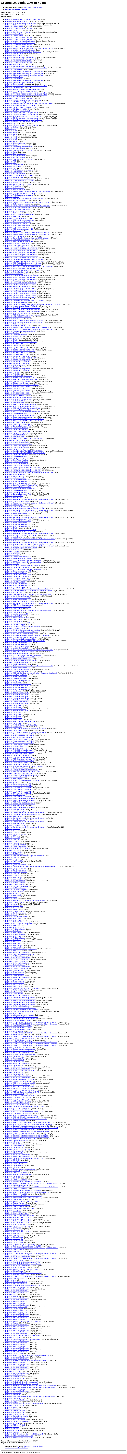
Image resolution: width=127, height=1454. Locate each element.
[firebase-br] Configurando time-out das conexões (20, 283)
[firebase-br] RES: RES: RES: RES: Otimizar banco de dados (24, 419)
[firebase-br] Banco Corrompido (15, 795)
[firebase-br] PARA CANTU (14, 854)
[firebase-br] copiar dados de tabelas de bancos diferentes (23, 1335)
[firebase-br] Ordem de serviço (14, 970)
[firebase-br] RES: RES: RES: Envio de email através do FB (24, 1112)
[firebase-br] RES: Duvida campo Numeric (18, 802)
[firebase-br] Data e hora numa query (16, 1140)
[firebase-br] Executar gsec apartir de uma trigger (20, 1038)
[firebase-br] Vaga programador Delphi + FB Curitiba (22, 306)
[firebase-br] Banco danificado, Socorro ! (18, 381)
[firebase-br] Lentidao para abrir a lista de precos (20, 41)
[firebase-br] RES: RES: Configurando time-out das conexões (24, 320)
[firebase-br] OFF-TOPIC (13, 1210)
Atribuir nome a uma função (14, 274)
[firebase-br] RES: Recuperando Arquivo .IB (19, 229)
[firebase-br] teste (10, 1280)
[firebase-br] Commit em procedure (16, 302)
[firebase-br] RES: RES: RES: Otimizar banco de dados (22, 408)
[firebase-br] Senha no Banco (14, 164)
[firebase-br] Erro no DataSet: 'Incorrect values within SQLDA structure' (28, 191)
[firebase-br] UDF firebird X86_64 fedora (18, 1047)
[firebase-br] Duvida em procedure (16, 834)
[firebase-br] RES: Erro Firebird (15, 1419)
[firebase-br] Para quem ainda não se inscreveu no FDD (22, 988)
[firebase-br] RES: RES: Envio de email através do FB (22, 1092)
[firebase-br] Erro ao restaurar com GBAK (18, 531)
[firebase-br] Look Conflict (13, 608)
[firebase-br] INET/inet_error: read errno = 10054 (20, 530)
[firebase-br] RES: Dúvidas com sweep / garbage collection (23, 116)
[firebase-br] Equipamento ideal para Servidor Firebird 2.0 (23, 1181)
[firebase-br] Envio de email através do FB (18, 1081)
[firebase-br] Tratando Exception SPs (16, 959)
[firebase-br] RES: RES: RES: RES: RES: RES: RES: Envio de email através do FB (31, 1128)
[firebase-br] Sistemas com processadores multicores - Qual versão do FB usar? (30, 499)
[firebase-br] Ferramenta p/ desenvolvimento (19, 147)
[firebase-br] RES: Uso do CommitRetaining (19, 605)
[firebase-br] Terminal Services (14, 1199)
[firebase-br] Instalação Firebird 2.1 (16, 1307)
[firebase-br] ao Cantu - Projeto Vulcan (17, 1099)
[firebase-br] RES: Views (13, 918)
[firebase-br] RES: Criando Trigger (16, 1282)
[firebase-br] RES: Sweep (13, 213)
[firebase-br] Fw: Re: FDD (13, 166)
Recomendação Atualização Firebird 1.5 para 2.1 (20, 753)
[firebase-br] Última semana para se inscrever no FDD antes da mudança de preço (30, 866)
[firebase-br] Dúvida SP (12, 1142)
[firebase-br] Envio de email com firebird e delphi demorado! (24, 1403)
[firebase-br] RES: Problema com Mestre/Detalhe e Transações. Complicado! (29, 650)
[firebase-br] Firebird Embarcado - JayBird (18, 1020)
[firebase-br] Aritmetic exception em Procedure (19, 1015)
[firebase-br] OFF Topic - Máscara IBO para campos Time (23, 560)
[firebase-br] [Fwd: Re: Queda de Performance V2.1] (21, 485)
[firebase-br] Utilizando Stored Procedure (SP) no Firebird (23, 100)
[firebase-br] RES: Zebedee (13, 338)
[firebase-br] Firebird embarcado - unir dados (19, 170)
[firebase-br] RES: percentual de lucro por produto (21, 23)
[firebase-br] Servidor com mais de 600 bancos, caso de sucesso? (25, 813)
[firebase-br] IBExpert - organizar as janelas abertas (21, 548)
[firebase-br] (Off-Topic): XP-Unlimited (17, 111)
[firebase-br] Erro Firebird (13, 1393)
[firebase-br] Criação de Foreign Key (16, 886)
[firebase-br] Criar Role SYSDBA (15, 845)
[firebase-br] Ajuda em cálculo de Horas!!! (18, 184)
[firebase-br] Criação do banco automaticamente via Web (23, 814)
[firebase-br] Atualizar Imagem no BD (17, 614)
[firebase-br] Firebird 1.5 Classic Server (17, 240)
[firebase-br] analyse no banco (14, 236)
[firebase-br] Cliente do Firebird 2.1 (16, 1172)
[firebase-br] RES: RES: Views (15, 922)
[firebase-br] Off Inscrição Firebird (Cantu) (18, 28)
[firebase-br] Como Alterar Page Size (16, 428)
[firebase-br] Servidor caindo (14, 27)
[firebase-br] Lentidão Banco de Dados (17, 442)
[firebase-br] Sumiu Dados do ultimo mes (18, 848)
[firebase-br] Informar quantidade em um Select (20, 349)
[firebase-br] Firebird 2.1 (13, 372)
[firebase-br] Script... (11, 1296)
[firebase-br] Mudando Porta (14, 34)
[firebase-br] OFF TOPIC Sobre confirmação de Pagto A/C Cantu (25, 728)
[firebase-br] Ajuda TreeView (14, 537)
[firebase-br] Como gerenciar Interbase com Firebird (21, 632)
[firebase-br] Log (10, 123)
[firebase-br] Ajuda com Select (14, 395)
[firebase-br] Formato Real (13, 182)
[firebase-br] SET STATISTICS (15, 422)
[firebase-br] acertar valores (13, 172)
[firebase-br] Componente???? (14, 1056)
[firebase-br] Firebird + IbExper (15, 1375)
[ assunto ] (36, 7)
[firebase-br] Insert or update (14, 779)
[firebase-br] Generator (12, 551)
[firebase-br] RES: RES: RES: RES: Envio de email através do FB (26, 1119)
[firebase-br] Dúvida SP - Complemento (17, 1144)
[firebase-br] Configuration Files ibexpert (18, 1421)
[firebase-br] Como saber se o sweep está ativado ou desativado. (25, 259)
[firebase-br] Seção (11, 1407)
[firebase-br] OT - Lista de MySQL (16, 102)
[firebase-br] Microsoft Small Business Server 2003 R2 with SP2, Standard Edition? (31, 1183)
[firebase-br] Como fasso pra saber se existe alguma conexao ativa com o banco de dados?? (33, 304)
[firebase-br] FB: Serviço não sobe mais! (17, 1088)
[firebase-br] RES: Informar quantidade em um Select (21, 379)
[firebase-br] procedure (12, 1423)
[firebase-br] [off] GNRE (13, 540)
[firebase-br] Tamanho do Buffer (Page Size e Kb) (21, 949)
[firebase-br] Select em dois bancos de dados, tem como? (23, 52)
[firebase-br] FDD (10, 161)
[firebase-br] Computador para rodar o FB (18, 557)
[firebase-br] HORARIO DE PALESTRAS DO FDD (22, 775)
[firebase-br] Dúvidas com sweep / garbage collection (21, 112)
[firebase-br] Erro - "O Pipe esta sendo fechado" (20, 954)
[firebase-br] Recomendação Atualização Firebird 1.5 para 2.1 (24, 766)
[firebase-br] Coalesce (12, 127)
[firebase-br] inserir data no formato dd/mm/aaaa (20, 798)
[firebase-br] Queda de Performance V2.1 (18, 410)
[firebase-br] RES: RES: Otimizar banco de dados (20, 404)
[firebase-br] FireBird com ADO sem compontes (20, 1244)
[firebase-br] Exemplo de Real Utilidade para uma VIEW (23, 1262)
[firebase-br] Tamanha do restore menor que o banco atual (23, 467)
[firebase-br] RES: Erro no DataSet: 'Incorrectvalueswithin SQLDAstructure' (29, 266)
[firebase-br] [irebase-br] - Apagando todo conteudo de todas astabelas (27, 1135)
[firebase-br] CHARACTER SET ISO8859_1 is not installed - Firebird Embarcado (31, 1022)
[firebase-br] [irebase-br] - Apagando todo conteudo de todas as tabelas (27, 1126)
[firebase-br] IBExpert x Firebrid (15, 96)
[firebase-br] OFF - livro (12, 829)
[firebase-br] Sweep (11, 130)
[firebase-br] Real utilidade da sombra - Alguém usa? (21, 1382)
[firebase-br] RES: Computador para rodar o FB (20, 721)
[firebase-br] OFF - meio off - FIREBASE (18, 786)
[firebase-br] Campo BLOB (14, 30)
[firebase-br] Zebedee (12, 333)
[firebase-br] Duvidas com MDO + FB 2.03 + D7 (20, 358)
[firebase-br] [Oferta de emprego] (15, 211)
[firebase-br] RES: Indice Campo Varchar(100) (19, 601)
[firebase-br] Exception (12, 1377)
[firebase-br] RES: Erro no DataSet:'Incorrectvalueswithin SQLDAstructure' (29, 329)
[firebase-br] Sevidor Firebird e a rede (17, 272)
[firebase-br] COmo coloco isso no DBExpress (19, 175)
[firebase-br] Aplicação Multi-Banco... (17, 1283)
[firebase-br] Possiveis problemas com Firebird (19, 734)
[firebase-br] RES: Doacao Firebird (16, 21)
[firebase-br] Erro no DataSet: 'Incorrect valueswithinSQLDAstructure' (27, 327)
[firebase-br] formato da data (14, 496)
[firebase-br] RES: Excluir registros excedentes (19, 215)
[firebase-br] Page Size (12, 843)
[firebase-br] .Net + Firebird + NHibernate (18, 32)
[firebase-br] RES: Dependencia (15, 365)
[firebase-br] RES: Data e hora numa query (18, 1174)
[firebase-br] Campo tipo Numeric (15, 709)
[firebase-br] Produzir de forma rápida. (17, 671)
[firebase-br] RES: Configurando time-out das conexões (22, 308)
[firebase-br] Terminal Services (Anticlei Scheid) (20, 1208)
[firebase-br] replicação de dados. (15, 474)
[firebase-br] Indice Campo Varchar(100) (18, 481)
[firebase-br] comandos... (13, 1428)
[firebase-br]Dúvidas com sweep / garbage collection (21, 121)
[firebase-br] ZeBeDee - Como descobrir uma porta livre (22, 565)
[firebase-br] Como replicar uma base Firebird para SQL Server (25, 1106)
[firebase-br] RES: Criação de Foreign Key (18, 924)
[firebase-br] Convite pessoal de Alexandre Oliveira (21, 107)
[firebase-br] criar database (13, 682)
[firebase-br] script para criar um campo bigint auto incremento (24, 856)
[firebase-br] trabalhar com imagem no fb (18, 356)
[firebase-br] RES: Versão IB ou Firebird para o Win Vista (23, 263)
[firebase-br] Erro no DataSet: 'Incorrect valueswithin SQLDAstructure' (27, 232)
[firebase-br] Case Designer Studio (16, 573)
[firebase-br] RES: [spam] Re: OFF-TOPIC (18, 1217)
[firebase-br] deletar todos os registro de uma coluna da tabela (24, 71)
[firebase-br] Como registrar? (14, 84)
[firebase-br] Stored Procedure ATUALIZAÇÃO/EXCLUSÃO (25, 451)
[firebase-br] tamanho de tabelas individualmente (20, 997)
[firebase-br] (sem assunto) (13, 1337)
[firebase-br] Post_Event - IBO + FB (16, 343)
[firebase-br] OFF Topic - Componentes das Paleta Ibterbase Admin (26, 68)
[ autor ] (41, 7)
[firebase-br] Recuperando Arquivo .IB (17, 223)
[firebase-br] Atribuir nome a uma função (18, 286)
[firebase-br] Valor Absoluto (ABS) (16, 1224)
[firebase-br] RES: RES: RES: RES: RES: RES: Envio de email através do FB (29, 1124)
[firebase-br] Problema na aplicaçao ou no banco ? (21, 331)
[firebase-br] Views (11, 897)
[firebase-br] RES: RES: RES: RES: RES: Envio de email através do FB (28, 1122)
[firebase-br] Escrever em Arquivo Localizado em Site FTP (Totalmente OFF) (29, 472)
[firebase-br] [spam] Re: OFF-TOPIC (17, 1214)
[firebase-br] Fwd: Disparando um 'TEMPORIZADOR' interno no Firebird (28, 591)
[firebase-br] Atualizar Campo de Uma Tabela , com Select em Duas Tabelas (29, 48)
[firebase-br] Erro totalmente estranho (16, 1416)
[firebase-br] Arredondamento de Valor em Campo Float (22, 19)
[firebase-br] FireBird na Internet (15, 882)
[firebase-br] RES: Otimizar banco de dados (19, 397)
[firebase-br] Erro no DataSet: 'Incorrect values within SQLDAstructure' (27, 202)
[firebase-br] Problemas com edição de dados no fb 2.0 (22, 637)
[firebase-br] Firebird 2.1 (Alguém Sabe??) (18, 376)
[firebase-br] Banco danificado (14, 1233)
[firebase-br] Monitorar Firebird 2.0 (16, 746)
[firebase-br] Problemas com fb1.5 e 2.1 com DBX (21, 105)
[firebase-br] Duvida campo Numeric (16, 739)
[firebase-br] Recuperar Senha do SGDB (18, 222)
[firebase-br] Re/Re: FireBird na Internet (17, 952)
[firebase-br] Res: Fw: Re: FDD (15, 189)
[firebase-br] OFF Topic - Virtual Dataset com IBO (21, 91)
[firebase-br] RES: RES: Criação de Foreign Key (20, 1138)
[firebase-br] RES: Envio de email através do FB (20, 1083)
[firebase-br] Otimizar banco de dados (17, 383)
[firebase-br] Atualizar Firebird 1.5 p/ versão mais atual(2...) (23, 1196)
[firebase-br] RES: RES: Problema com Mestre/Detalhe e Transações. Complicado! (31, 673)
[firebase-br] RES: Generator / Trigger (17, 653)
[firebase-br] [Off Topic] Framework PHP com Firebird (22, 725)
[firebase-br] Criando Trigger (14, 1230)
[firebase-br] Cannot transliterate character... (18, 417)
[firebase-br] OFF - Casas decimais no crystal (19, 1011)
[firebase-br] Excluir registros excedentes (18, 204)
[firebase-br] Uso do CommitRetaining (17, 463)
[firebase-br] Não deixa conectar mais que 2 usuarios (21, 1009)
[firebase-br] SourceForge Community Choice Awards (22, 270)
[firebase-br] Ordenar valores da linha (17, 299)
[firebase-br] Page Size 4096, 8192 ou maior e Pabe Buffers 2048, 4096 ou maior (30, 1385)
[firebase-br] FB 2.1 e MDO (14, 984)
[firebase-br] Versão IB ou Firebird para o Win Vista (21, 247)
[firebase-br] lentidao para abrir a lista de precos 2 (20, 57)
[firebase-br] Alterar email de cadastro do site (19, 1436)
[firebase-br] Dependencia (13, 345)
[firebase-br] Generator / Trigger (15, 578)
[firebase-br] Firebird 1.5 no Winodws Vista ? (19, 750)
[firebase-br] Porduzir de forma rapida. (17, 662)
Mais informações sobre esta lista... (16, 9)
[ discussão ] (28, 7)
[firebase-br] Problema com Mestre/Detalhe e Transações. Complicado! (27, 589)
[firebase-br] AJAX (11, 782)
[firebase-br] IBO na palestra (14, 1031)
